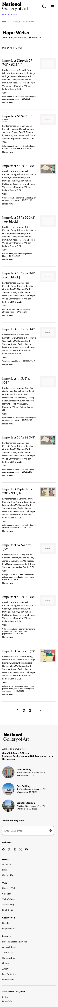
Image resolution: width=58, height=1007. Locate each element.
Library (5, 963)
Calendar (6, 893)
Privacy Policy (7, 1001)
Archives (6, 968)
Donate (5, 923)
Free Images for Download (14, 941)
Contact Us (7, 875)
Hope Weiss (17, 21)
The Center (7, 952)
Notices (5, 997)
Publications (8, 979)
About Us (6, 864)
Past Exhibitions (9, 974)
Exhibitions (7, 909)
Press (4, 869)
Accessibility (8, 904)
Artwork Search (9, 947)
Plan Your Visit (9, 888)
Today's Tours (8, 899)
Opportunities (8, 928)
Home (4, 21)
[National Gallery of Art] (29, 736)
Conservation (8, 958)
